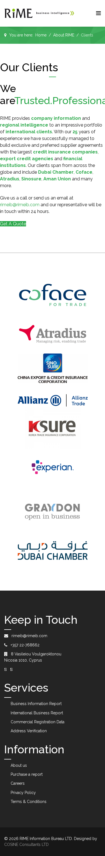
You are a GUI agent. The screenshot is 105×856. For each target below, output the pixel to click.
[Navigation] (98, 13)
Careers (18, 783)
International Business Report (37, 713)
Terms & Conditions (28, 801)
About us (19, 765)
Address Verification (29, 731)
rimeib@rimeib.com (19, 204)
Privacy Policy (23, 792)
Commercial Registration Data (37, 722)
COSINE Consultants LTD (26, 844)
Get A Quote (13, 223)
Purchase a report (27, 774)
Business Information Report (36, 703)
